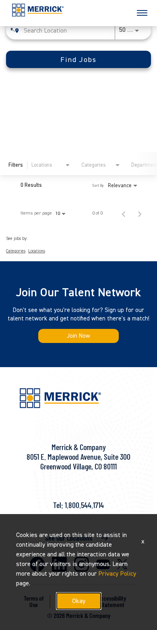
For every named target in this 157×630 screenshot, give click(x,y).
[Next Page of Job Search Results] (140, 213)
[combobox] (68, 30)
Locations (36, 251)
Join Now (78, 336)
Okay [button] (78, 601)
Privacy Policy (117, 574)
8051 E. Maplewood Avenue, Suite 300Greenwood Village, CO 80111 (78, 461)
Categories (15, 251)
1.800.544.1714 (84, 505)
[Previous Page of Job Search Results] (124, 213)
